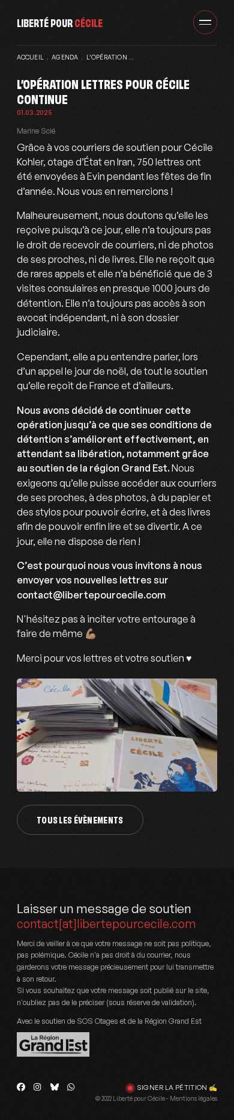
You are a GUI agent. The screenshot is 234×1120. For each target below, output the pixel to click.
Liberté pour (60, 21)
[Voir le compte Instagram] (38, 1087)
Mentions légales (193, 1098)
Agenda (65, 57)
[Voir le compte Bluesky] (54, 1087)
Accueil (30, 57)
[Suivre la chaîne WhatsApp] (71, 1087)
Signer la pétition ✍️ (177, 1087)
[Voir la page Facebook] (21, 1087)
